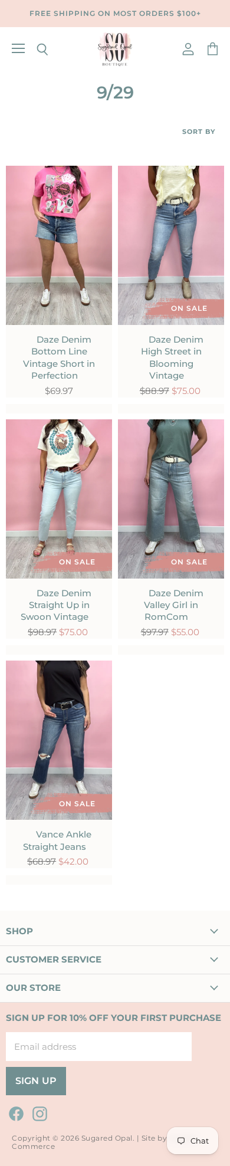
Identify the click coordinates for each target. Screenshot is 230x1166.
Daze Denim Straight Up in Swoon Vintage (56, 604)
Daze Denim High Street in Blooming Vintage (172, 357)
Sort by (198, 132)
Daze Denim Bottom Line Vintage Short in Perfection (59, 357)
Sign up (36, 1080)
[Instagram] (37, 1111)
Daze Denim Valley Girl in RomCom (173, 604)
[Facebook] (14, 1111)
